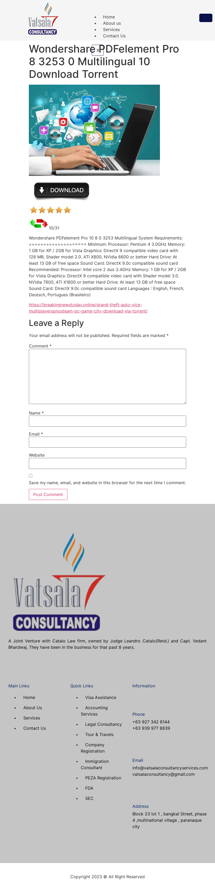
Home (109, 16)
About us (112, 23)
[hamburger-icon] (205, 18)
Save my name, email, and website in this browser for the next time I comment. (107, 483)
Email (36, 434)
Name (36, 413)
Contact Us (114, 35)
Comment (40, 346)
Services (111, 29)
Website (37, 455)
